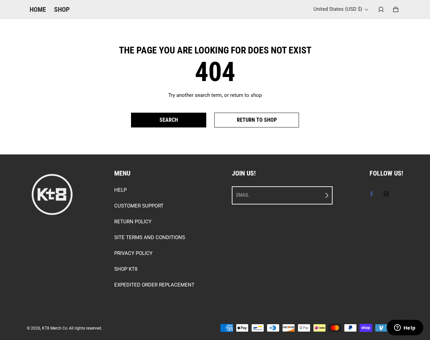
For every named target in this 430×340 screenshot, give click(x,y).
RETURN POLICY (133, 222)
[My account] (381, 9)
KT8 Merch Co (55, 328)
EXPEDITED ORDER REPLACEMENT (154, 285)
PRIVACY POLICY (133, 253)
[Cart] (395, 9)
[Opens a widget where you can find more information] (404, 328)
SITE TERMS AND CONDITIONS (149, 237)
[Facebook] (371, 193)
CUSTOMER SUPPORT (139, 206)
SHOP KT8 (125, 269)
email (242, 195)
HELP (120, 190)
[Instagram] (386, 193)
